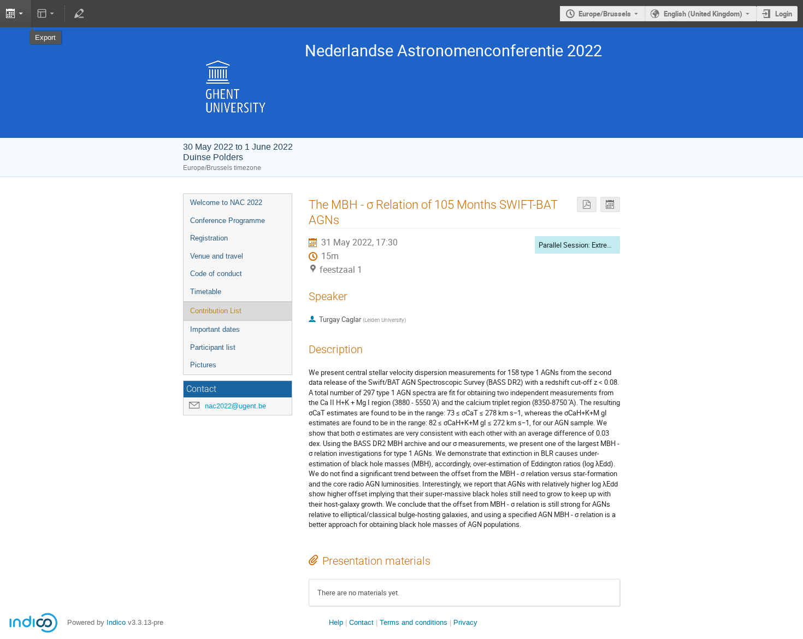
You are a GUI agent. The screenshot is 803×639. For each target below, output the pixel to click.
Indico (116, 622)
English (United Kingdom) (703, 14)
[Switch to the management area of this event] (79, 13)
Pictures (203, 365)
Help (336, 622)
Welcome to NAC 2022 (226, 202)
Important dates (215, 329)
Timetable (205, 292)
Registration (209, 238)
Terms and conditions (413, 622)
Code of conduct (216, 273)
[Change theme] (46, 13)
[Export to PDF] (587, 205)
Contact (361, 622)
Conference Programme (227, 220)
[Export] (610, 205)
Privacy (465, 622)
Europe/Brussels (604, 14)
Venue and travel (216, 256)
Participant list (212, 347)
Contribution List (215, 311)
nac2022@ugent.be (235, 406)
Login (783, 14)
